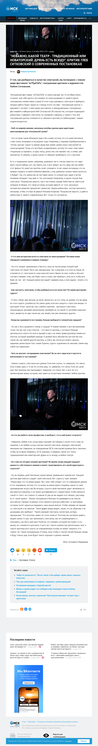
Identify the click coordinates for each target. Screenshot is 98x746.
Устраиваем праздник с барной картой (33, 585)
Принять (84, 741)
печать (51, 51)
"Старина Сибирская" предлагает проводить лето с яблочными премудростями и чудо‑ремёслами (68, 655)
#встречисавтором (47, 18)
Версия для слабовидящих (59, 735)
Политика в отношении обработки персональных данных (58, 722)
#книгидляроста (80, 18)
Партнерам (31, 722)
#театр (32, 560)
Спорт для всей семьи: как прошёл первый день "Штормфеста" (26, 645)
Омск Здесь (12, 9)
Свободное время (22, 19)
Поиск (89, 13)
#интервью (23, 560)
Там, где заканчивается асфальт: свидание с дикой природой (43, 581)
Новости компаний (48, 9)
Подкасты (34, 18)
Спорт (69, 18)
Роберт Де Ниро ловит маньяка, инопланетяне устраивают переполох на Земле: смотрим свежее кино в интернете (69, 646)
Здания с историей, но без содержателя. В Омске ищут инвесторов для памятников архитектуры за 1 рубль (27, 655)
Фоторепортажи (84, 9)
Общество (11, 18)
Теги (14, 560)
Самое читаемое (67, 9)
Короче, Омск (61, 19)
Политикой (68, 741)
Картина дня (31, 9)
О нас (24, 722)
